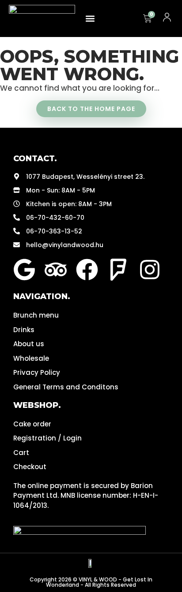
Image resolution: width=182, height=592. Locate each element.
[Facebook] (87, 270)
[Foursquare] (118, 270)
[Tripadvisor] (56, 270)
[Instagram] (150, 270)
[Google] (24, 270)
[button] (90, 18)
